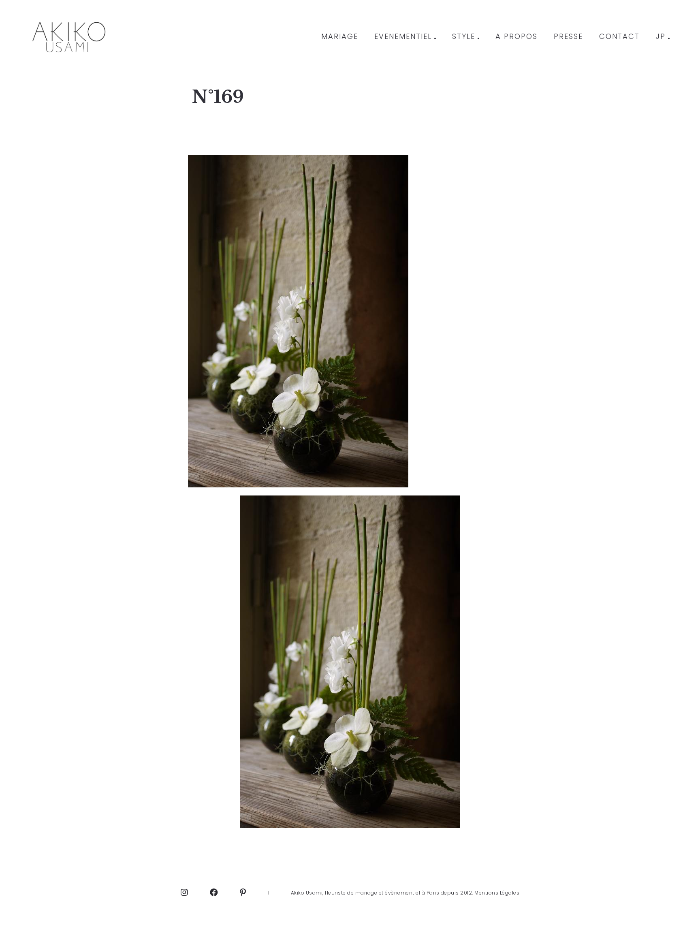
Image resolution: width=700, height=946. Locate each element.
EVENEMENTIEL (403, 36)
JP (661, 36)
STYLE (463, 36)
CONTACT (619, 36)
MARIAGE (339, 36)
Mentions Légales (496, 892)
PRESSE (568, 36)
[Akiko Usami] (68, 36)
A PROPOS (516, 36)
